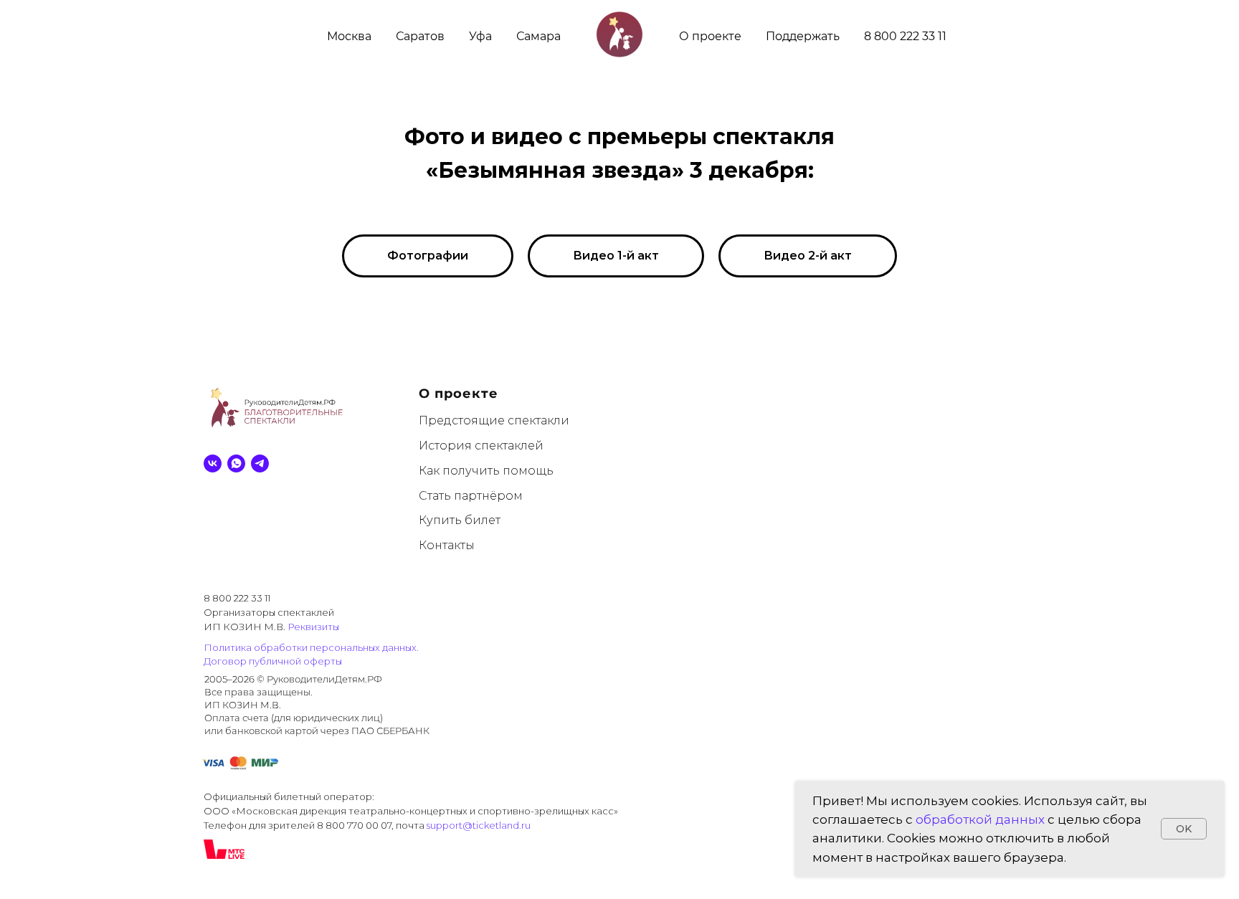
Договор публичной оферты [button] (273, 661)
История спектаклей (481, 445)
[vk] (213, 463)
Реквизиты (313, 626)
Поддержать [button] (803, 36)
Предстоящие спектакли (494, 420)
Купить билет (459, 520)
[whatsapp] (236, 463)
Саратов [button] (420, 36)
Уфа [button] (480, 36)
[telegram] (260, 463)
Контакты (447, 545)
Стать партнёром (471, 496)
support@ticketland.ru (479, 825)
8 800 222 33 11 (905, 36)
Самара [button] (538, 36)
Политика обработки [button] (256, 647)
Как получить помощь (486, 470)
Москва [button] (349, 36)
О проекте (710, 36)
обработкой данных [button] (980, 819)
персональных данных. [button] (364, 647)
